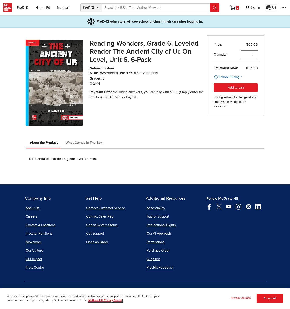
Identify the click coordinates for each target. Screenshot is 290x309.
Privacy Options (241, 298)
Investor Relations (39, 233)
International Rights (161, 225)
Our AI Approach (159, 233)
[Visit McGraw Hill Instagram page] (238, 206)
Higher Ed (42, 7)
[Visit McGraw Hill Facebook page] (209, 206)
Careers (31, 216)
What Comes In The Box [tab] (84, 142)
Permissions (155, 242)
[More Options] (284, 8)
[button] (252, 8)
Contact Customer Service (105, 208)
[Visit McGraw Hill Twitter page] (219, 206)
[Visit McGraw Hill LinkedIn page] (258, 206)
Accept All (270, 298)
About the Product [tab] (44, 142)
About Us (32, 208)
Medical (63, 7)
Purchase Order (158, 250)
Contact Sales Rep (99, 216)
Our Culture (34, 250)
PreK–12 (23, 7)
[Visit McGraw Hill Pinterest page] (248, 206)
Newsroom (34, 242)
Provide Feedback (160, 267)
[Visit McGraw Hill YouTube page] (229, 206)
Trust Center (35, 267)
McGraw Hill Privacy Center (105, 300)
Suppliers (153, 259)
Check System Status (101, 225)
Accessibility (156, 208)
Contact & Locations (40, 225)
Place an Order (97, 242)
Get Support (95, 233)
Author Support (158, 216)
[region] (145, 298)
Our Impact (34, 259)
